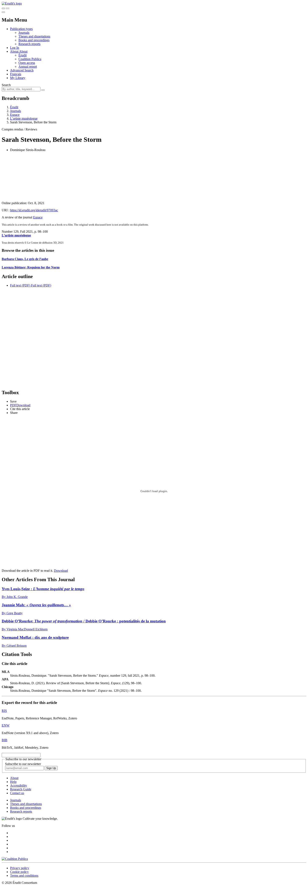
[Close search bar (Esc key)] (7, 8)
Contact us (17, 793)
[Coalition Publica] (15, 859)
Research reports (29, 44)
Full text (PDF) (20, 285)
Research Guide (20, 789)
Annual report (27, 66)
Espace (14, 114)
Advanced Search (22, 70)
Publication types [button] (21, 29)
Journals (23, 32)
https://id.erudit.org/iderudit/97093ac (34, 210)
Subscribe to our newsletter (23, 764)
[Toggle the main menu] (3, 12)
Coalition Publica (29, 59)
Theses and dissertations (34, 36)
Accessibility (18, 785)
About (23, 51)
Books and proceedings (33, 40)
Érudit (22, 55)
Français (15, 74)
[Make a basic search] (3, 8)
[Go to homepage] (12, 3)
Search (6, 85)
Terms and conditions (24, 875)
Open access (26, 63)
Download (61, 570)
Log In (14, 47)
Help (13, 781)
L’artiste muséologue (24, 118)
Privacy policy (19, 868)
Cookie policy (19, 872)
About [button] (14, 51)
